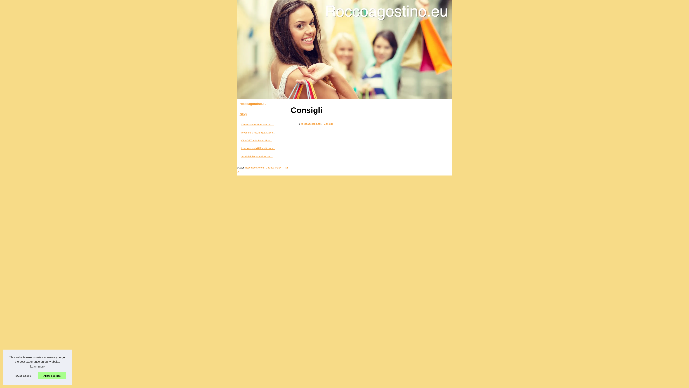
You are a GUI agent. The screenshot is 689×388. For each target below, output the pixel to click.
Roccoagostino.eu (254, 167)
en (238, 171)
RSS (286, 167)
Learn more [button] (37, 366)
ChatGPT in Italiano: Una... (256, 140)
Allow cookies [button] (52, 375)
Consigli (328, 123)
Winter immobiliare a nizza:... (257, 124)
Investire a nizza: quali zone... (258, 132)
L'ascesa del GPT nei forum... (258, 148)
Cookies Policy (274, 167)
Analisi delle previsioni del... (257, 156)
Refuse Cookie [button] (23, 375)
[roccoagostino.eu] (344, 49)
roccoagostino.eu (311, 123)
